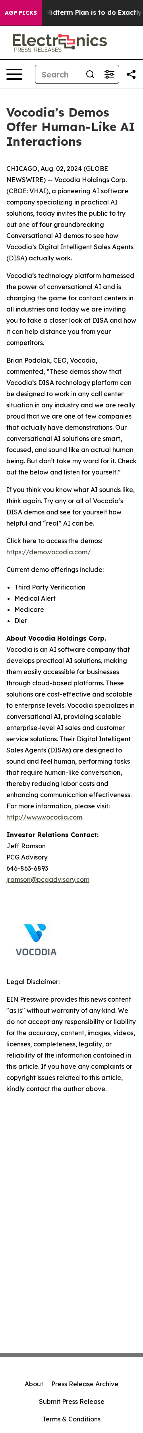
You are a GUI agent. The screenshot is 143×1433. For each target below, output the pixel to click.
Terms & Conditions (71, 1419)
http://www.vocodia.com (44, 817)
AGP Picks (21, 12)
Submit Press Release (71, 1401)
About (34, 1384)
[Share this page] (131, 74)
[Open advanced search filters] (109, 74)
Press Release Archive (84, 1384)
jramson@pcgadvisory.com (47, 879)
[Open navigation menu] (14, 74)
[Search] (90, 74)
